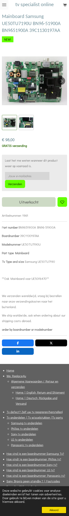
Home (10, 370)
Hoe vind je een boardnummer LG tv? (31, 470)
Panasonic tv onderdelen (27, 445)
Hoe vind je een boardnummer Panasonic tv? (36, 476)
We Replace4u (16, 376)
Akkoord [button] (53, 510)
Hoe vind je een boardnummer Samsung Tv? (35, 454)
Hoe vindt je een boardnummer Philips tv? (34, 459)
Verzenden (15, 184)
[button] (9, 122)
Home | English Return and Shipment (40, 392)
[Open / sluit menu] (4, 5)
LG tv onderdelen (22, 439)
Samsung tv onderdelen (26, 423)
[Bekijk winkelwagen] (65, 5)
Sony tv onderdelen (23, 434)
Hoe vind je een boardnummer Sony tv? (32, 465)
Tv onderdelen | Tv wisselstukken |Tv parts (35, 417)
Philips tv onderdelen (24, 428)
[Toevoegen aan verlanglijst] (62, 202)
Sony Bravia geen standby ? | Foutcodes (33, 481)
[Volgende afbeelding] (61, 81)
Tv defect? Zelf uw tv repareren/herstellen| (35, 412)
